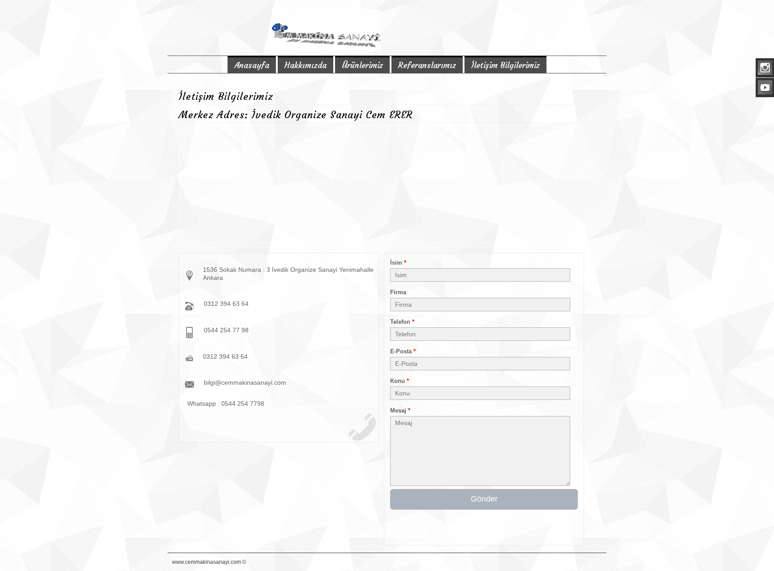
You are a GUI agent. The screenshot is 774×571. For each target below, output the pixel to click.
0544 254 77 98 (226, 330)
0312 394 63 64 (226, 303)
